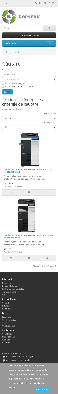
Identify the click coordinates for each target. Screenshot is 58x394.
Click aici (23, 383)
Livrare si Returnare (10, 286)
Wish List (6, 340)
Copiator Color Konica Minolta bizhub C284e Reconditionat (28, 236)
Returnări (6, 306)
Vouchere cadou (9, 320)
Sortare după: (50, 113)
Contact (5, 303)
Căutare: (5, 69)
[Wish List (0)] (45, 3)
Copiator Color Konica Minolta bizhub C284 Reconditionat (28, 170)
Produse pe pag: (49, 122)
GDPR (4, 295)
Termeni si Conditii (10, 292)
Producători (7, 317)
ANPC (22, 353)
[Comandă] (53, 3)
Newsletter (6, 343)
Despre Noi (7, 283)
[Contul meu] (40, 3)
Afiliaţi (4, 323)
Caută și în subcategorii (15, 83)
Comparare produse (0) (12, 109)
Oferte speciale (8, 326)
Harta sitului (7, 309)
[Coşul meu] (49, 3)
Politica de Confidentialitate (13, 289)
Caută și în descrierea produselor (19, 86)
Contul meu (7, 334)
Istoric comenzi (8, 337)
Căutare (17, 52)
